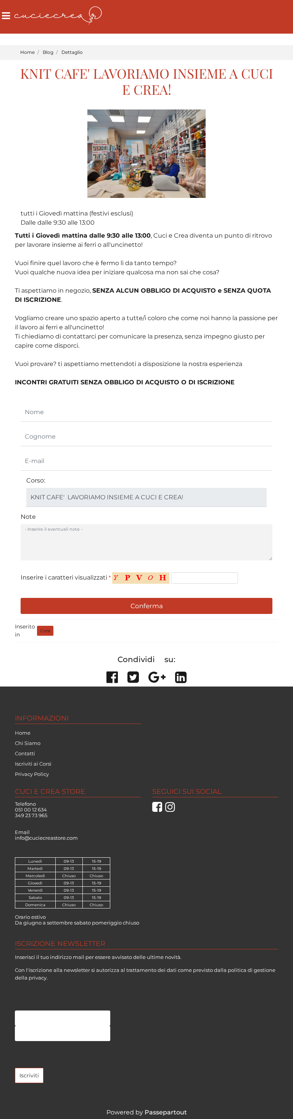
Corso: (35, 480)
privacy (38, 978)
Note (28, 516)
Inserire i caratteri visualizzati (66, 577)
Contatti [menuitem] (25, 753)
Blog (48, 52)
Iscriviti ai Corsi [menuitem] (33, 764)
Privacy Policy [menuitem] (32, 774)
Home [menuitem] (23, 733)
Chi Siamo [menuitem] (27, 743)
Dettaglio (72, 52)
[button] (146, 606)
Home (27, 52)
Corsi (45, 630)
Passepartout (166, 1112)
